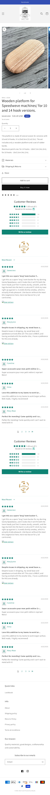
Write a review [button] (25, 232)
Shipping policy (11, 713)
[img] (7, 267)
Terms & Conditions (12, 730)
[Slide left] (19, 93)
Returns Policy (10, 719)
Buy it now (25, 187)
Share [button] (7, 173)
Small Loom (22, 790)
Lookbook (9, 692)
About (7, 708)
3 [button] (25, 431)
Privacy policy (10, 724)
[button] (3, 13)
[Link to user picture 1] (7, 306)
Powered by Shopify (30, 790)
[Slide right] (30, 93)
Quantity (5, 123)
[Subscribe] (42, 762)
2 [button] (21, 431)
